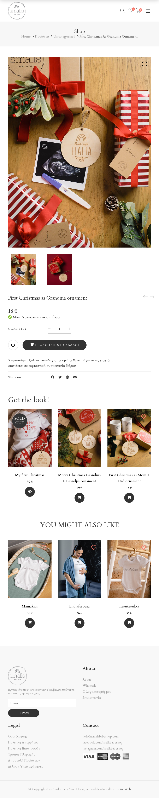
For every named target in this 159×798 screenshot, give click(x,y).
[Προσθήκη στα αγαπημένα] (13, 345)
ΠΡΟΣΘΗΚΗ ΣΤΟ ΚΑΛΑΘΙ (57, 345)
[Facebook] (52, 377)
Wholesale (89, 686)
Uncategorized (64, 36)
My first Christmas (29, 475)
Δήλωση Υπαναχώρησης (25, 767)
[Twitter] (60, 377)
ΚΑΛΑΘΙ (30, 491)
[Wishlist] (131, 10)
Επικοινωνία (92, 698)
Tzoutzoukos (129, 606)
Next (147, 152)
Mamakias (30, 606)
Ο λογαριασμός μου (97, 692)
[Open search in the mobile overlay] (122, 11)
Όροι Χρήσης (17, 736)
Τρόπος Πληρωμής (21, 755)
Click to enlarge (144, 64)
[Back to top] (147, 786)
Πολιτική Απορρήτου (23, 743)
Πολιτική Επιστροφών (24, 749)
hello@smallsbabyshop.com (100, 736)
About (87, 680)
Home (26, 36)
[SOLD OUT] (30, 411)
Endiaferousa (79, 606)
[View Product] (30, 492)
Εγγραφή (24, 713)
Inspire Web (123, 789)
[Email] (75, 377)
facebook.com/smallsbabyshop (103, 742)
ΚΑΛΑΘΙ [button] (79, 497)
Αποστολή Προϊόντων (24, 761)
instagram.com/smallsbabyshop (103, 748)
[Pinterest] (67, 377)
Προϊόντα (42, 36)
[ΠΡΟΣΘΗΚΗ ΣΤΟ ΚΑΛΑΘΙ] (79, 498)
